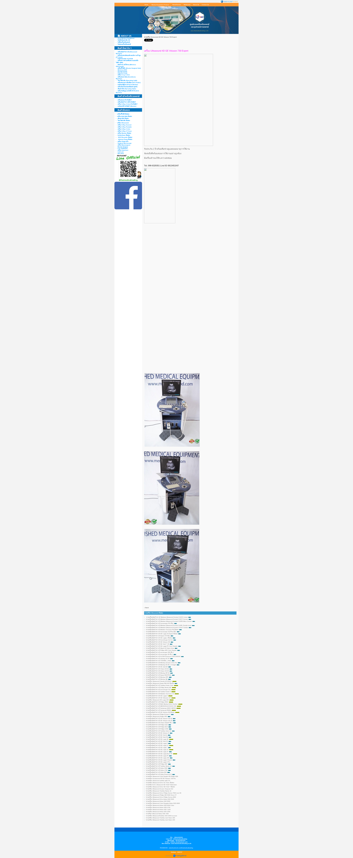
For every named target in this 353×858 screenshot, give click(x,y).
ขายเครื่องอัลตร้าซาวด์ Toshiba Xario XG (158, 731)
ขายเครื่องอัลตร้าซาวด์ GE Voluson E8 (158, 642)
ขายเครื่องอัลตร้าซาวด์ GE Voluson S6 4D (159, 718)
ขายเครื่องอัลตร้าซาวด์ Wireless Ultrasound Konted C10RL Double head (168, 625)
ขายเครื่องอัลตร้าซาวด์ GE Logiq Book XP (159, 753)
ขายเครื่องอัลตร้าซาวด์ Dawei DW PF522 (159, 675)
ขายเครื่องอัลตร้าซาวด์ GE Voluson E (157, 733)
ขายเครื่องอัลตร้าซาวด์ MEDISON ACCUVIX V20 (161, 706)
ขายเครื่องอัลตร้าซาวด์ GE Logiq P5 (157, 756)
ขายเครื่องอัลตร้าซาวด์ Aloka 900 (156, 772)
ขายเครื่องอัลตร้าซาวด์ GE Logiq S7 (157, 751)
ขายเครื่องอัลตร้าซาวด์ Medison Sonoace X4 (160, 693)
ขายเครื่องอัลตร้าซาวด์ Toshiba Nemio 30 (159, 766)
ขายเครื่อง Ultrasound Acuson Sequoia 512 (159, 789)
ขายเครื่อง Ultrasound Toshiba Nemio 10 (158, 791)
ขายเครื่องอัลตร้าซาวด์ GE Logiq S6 (157, 739)
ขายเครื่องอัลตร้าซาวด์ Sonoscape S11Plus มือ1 (161, 631)
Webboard (187, 4)
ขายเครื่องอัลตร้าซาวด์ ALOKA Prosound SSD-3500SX (163, 656)
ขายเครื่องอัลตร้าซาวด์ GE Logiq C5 (157, 749)
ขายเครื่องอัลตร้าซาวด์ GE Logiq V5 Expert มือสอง (162, 633)
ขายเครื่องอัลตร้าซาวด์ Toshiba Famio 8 (158, 691)
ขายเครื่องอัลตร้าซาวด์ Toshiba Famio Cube (159, 685)
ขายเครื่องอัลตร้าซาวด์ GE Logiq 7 (157, 747)
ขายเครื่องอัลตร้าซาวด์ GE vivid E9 (157, 667)
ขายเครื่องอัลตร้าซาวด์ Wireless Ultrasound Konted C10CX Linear (167, 617)
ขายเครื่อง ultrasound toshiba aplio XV (158, 780)
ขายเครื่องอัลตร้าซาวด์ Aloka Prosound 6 (159, 774)
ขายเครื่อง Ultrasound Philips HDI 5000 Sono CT (161, 795)
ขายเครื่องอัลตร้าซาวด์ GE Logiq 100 (157, 758)
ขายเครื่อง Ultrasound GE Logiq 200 (157, 700)
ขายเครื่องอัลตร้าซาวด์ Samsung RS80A (159, 710)
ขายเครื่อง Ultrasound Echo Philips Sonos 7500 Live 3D (163, 793)
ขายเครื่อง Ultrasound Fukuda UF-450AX (159, 681)
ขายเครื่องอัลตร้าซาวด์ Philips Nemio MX (158, 687)
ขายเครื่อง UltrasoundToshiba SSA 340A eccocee (161, 815)
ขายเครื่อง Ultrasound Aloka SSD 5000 (158, 801)
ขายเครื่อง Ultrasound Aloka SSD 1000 (158, 811)
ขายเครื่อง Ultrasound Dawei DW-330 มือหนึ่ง (160, 683)
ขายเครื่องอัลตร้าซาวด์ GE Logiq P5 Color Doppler (162, 646)
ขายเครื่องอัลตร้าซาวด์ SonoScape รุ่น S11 (159, 640)
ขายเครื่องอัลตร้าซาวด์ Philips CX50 (157, 729)
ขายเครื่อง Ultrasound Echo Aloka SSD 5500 (160, 799)
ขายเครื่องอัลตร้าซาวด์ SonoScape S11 (158, 689)
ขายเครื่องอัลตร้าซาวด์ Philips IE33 (157, 727)
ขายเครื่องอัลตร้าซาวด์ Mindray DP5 (157, 677)
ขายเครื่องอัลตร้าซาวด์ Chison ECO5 (157, 671)
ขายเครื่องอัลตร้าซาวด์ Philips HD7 (157, 764)
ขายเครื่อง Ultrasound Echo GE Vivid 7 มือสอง (160, 787)
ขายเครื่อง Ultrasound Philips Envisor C (158, 714)
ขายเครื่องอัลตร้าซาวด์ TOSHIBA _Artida (158, 660)
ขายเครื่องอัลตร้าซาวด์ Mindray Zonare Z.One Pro (161, 662)
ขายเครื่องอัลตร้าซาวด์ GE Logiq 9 (157, 743)
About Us (196, 4)
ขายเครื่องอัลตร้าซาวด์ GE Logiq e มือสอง (159, 638)
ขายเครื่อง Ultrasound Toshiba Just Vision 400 (160, 818)
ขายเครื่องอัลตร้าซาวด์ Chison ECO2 (157, 669)
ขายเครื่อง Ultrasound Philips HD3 (156, 716)
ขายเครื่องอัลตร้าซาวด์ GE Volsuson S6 (158, 698)
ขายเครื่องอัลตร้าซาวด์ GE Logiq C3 (157, 745)
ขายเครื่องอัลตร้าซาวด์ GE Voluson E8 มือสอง (160, 712)
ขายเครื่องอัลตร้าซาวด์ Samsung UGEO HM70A (161, 708)
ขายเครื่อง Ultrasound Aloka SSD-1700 (158, 807)
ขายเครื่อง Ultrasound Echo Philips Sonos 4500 (161, 797)
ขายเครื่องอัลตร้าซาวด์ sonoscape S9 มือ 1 (159, 654)
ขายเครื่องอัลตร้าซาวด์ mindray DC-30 (158, 658)
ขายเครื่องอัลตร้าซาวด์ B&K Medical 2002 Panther (162, 704)
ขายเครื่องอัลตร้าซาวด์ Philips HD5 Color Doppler (161, 650)
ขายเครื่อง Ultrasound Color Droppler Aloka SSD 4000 (163, 803)
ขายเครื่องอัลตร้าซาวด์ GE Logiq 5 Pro (158, 762)
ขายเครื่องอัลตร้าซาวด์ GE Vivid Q (156, 735)
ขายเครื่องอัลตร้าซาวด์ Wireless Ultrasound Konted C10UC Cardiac (167, 627)
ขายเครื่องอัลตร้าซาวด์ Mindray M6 (157, 679)
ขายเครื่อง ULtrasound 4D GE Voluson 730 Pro (161, 778)
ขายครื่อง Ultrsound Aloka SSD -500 (157, 813)
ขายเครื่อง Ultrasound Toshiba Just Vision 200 (160, 820)
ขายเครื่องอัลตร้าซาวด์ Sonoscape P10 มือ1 (160, 623)
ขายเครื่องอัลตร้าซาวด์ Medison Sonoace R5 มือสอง (162, 629)
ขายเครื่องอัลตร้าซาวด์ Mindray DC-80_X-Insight (161, 664)
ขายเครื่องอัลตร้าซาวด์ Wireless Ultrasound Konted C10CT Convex (167, 619)
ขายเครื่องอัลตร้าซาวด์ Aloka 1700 (157, 770)
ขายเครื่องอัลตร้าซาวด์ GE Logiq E (157, 696)
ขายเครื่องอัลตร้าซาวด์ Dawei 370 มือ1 (158, 636)
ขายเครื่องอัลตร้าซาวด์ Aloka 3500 (157, 768)
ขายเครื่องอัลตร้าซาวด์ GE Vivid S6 (157, 737)
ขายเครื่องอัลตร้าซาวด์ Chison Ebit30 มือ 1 (159, 722)
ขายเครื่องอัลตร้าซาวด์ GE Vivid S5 (157, 741)
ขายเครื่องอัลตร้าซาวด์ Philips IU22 (157, 724)
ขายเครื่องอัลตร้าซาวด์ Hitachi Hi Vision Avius (160, 648)
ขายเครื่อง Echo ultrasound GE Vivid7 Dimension (161, 784)
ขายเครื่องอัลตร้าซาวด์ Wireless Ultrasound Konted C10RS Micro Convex (169, 621)
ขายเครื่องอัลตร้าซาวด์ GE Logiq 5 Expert (159, 760)
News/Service (176, 4)
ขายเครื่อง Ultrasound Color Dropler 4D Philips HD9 (162, 776)
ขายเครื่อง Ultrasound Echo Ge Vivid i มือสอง (160, 782)
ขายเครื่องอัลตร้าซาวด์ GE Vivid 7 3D (157, 644)
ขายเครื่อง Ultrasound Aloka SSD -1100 (158, 809)
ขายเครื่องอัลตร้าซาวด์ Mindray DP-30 (158, 673)
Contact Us (205, 4)
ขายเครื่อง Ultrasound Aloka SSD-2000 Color (160, 805)
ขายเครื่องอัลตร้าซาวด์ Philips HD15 (157, 702)
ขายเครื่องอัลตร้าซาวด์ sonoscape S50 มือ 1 (160, 652)
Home (146, 4)
